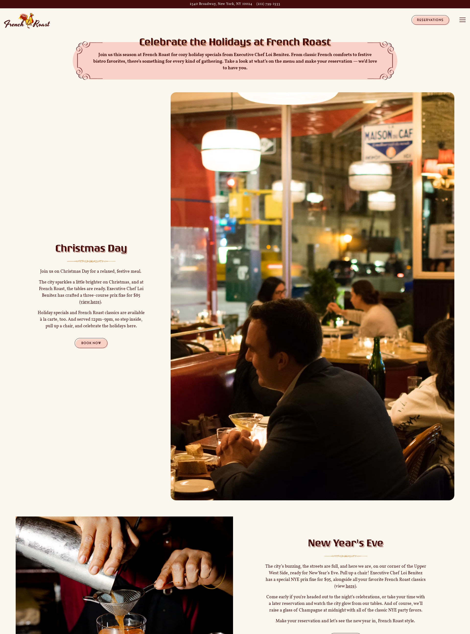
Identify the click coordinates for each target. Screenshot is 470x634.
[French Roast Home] (27, 20)
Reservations (430, 20)
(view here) (90, 302)
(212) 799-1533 (268, 4)
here (350, 586)
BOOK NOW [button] (91, 343)
